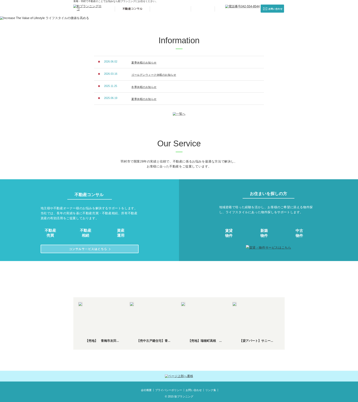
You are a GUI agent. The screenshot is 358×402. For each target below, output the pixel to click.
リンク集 (210, 390)
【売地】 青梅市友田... (102, 340)
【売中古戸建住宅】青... (153, 340)
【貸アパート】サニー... (256, 340)
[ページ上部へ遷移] (179, 376)
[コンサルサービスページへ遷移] (90, 249)
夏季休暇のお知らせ (144, 62)
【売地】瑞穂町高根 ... (205, 340)
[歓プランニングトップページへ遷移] (88, 6)
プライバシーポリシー (168, 390)
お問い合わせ (194, 390)
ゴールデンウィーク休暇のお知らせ (153, 74)
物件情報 (203, 9)
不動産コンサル (132, 9)
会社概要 (146, 390)
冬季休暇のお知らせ (144, 87)
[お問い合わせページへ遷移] (272, 9)
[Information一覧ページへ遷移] (179, 114)
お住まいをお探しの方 (170, 9)
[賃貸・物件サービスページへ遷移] (268, 247)
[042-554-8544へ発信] (242, 6)
